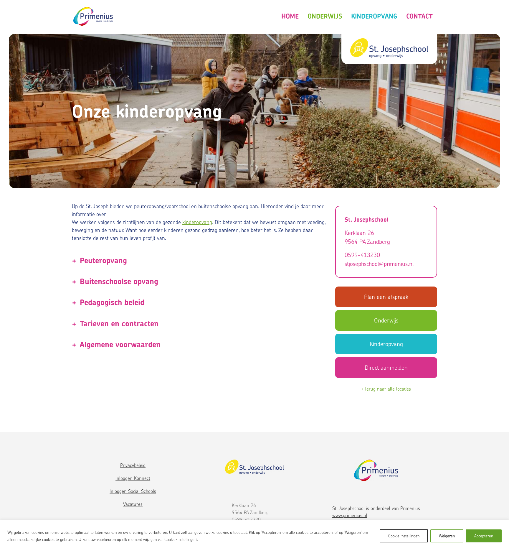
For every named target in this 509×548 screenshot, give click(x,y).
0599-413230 (362, 255)
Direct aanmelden (386, 367)
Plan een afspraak (386, 297)
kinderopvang (197, 222)
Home (290, 16)
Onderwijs (325, 16)
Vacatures (133, 504)
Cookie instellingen (403, 536)
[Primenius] (93, 16)
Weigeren (447, 536)
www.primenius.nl (349, 515)
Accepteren (483, 536)
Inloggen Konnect (132, 478)
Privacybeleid (133, 465)
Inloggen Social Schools (133, 491)
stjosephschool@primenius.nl (379, 264)
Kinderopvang (374, 16)
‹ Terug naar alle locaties (386, 389)
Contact (419, 16)
